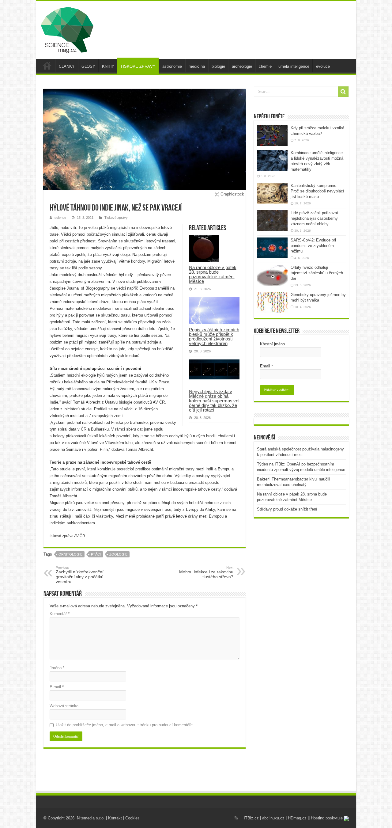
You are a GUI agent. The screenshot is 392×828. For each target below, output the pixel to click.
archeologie (242, 66)
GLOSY (88, 66)
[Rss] (236, 818)
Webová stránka (64, 706)
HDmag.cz (297, 818)
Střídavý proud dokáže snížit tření (287, 509)
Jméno (57, 668)
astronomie (172, 66)
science (60, 217)
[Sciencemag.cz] (67, 28)
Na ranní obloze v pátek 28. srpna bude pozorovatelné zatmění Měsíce (212, 274)
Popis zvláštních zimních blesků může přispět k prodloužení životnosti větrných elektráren (214, 336)
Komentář (60, 613)
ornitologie (70, 554)
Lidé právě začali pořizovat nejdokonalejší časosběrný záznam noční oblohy (314, 218)
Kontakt (115, 818)
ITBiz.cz (251, 818)
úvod (47, 65)
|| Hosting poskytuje (326, 818)
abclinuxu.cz (273, 818)
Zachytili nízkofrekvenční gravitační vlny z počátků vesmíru (80, 575)
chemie (265, 66)
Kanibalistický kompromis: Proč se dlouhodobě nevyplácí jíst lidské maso (317, 191)
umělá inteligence (293, 66)
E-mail (57, 687)
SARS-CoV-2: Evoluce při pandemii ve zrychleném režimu (313, 245)
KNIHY (108, 66)
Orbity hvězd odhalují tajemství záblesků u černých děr (317, 273)
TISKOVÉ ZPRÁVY (138, 66)
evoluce (323, 66)
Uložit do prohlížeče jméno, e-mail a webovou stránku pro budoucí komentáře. (125, 725)
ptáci (96, 554)
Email (266, 366)
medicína (197, 66)
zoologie (118, 554)
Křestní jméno (272, 344)
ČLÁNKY (67, 66)
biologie (218, 66)
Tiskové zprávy (116, 217)
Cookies (132, 818)
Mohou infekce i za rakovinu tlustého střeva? (206, 572)
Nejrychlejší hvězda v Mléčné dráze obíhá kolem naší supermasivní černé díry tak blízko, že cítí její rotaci (214, 400)
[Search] (343, 91)
